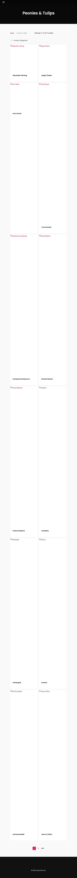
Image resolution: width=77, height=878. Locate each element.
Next (42, 848)
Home (12, 33)
